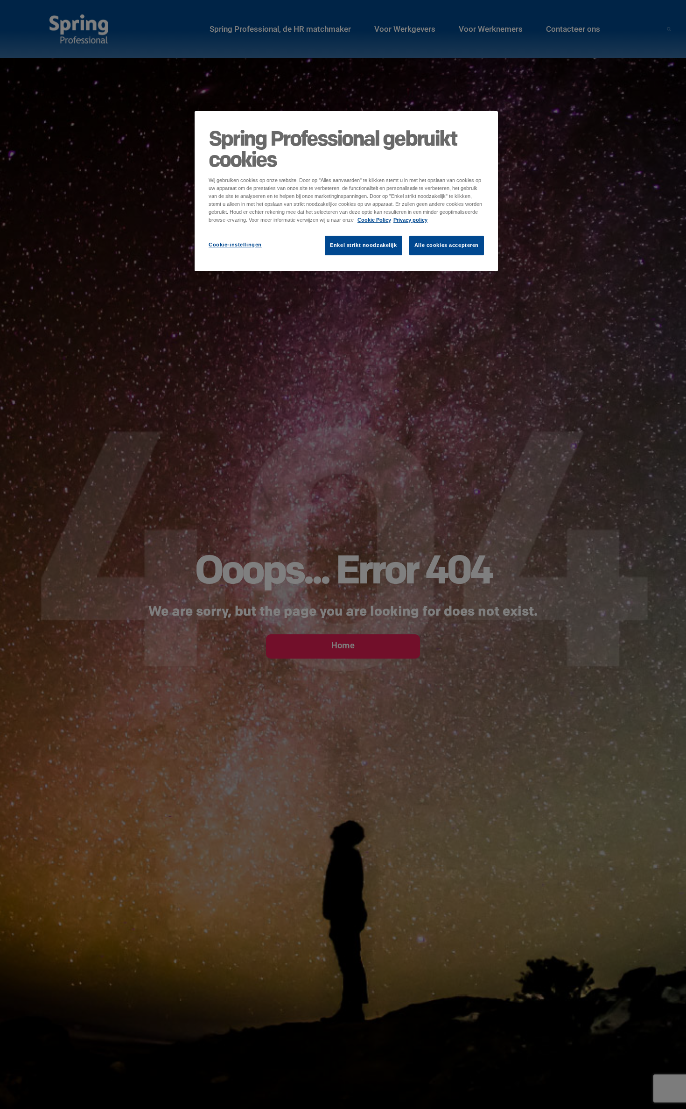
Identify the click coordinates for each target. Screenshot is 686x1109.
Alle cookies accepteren (446, 245)
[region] (346, 191)
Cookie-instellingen (235, 244)
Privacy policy (410, 220)
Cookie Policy (374, 220)
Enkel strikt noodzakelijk (363, 245)
